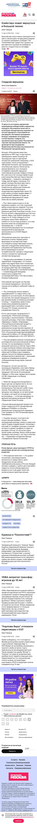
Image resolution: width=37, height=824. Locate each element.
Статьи (7, 732)
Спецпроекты (23, 734)
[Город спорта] (25, 15)
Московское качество (14, 88)
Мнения (7, 734)
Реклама (22, 760)
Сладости (7, 523)
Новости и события (11, 527)
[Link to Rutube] (3, 723)
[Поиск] (29, 15)
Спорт (17, 33)
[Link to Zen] (16, 719)
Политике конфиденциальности (23, 817)
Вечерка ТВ (22, 729)
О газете (14, 760)
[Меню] (33, 15)
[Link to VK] (7, 719)
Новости (7, 729)
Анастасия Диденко (9, 85)
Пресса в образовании (25, 737)
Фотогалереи (9, 737)
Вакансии (19, 765)
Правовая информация (23, 768)
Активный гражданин (11, 520)
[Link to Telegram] (24, 719)
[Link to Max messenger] (3, 719)
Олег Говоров (7, 30)
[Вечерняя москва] (18, 777)
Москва (17, 523)
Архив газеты (23, 732)
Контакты (9, 768)
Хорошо (18, 821)
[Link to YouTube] (20, 719)
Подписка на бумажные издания (18, 762)
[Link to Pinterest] (7, 723)
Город (15, 91)
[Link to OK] (11, 719)
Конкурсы (7, 516)
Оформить (12, 751)
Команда (28, 765)
